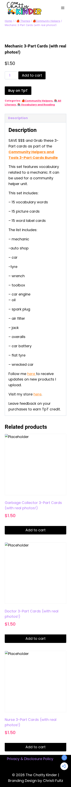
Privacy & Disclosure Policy (30, 758)
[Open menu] (62, 8)
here (31, 373)
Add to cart (32, 75)
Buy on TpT (18, 90)
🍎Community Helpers (37, 100)
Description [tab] (18, 118)
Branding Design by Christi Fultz (35, 780)
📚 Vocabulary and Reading (36, 104)
